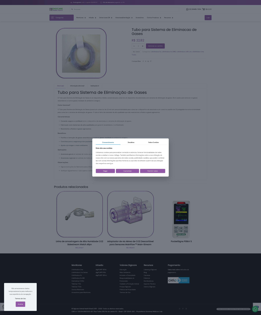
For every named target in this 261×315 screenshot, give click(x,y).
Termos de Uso (20, 299)
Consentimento (108, 142)
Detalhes (131, 142)
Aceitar (20, 304)
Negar (105, 171)
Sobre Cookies (153, 142)
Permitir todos (153, 171)
